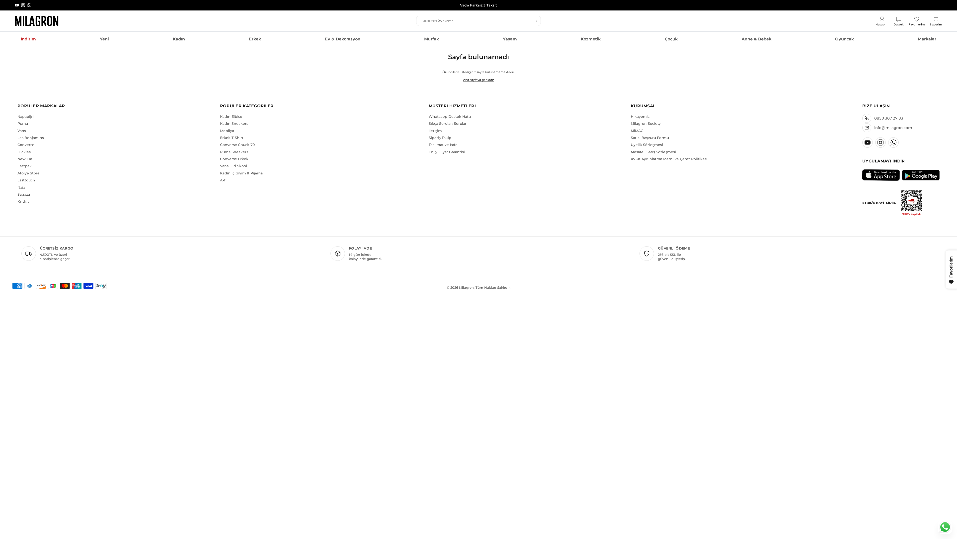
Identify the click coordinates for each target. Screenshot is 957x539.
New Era (24, 159)
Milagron (466, 287)
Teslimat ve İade (443, 144)
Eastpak (24, 166)
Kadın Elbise (231, 116)
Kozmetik (591, 39)
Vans (21, 131)
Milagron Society (646, 123)
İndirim (28, 39)
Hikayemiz (640, 116)
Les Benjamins (30, 137)
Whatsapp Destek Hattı (450, 116)
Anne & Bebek (756, 39)
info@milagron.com (893, 127)
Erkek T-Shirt (231, 137)
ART (223, 180)
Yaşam (510, 39)
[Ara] (536, 21)
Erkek (255, 39)
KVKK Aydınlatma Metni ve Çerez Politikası (669, 159)
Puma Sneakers (234, 152)
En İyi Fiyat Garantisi (447, 152)
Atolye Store (28, 173)
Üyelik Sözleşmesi (647, 144)
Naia (21, 187)
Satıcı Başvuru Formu (650, 137)
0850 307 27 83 (888, 118)
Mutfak (431, 39)
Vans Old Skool (233, 166)
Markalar (927, 39)
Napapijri (25, 116)
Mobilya (227, 131)
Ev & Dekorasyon (342, 39)
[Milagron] (37, 20)
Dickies (24, 152)
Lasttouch (26, 180)
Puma (22, 123)
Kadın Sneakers (234, 123)
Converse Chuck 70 (237, 144)
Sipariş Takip (440, 137)
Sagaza (23, 194)
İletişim (435, 131)
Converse (25, 144)
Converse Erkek (234, 159)
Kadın (179, 39)
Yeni (104, 39)
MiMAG (637, 131)
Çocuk (671, 39)
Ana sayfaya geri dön (478, 80)
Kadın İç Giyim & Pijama (241, 173)
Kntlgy (23, 201)
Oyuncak (844, 39)
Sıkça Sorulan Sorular (448, 123)
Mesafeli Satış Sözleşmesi (653, 152)
